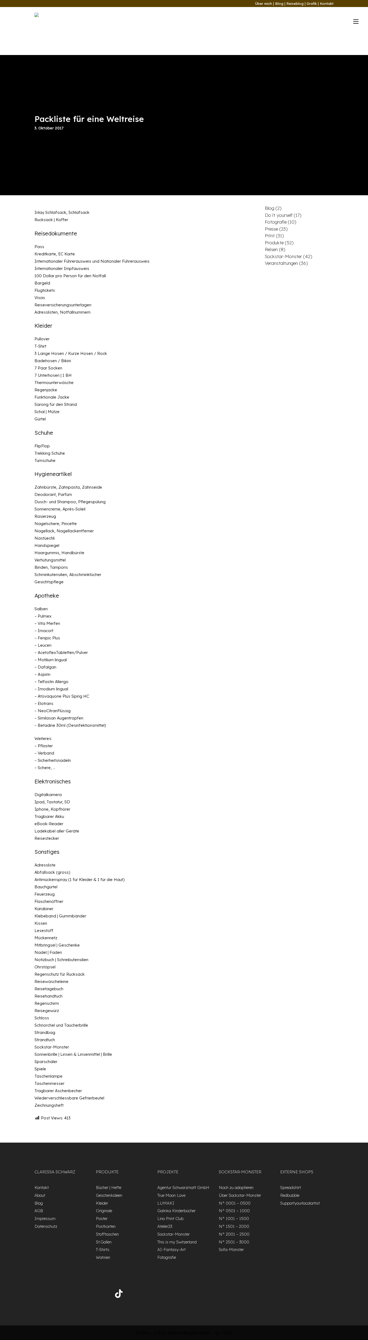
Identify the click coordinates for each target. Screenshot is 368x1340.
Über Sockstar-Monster (240, 1195)
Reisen (271, 249)
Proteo (143, 1332)
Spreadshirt (290, 1187)
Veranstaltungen (281, 263)
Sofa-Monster (231, 1249)
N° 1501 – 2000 (234, 1226)
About (39, 1195)
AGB (38, 1210)
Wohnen (103, 1257)
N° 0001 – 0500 (235, 1203)
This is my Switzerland (177, 1242)
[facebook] (41, 1294)
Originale (104, 1210)
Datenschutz (45, 1226)
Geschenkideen (109, 1195)
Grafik (312, 3)
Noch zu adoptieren (236, 1187)
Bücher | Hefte (108, 1187)
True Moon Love (171, 1195)
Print (270, 235)
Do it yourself (279, 215)
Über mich (263, 3)
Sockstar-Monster (283, 256)
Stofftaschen (107, 1234)
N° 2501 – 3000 (234, 1242)
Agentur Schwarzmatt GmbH (183, 1187)
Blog (279, 3)
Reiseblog (295, 3)
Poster (101, 1218)
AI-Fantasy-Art (171, 1249)
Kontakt (327, 3)
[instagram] (71, 1294)
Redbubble (289, 1195)
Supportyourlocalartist (300, 1203)
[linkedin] (86, 1294)
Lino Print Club (170, 1218)
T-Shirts (102, 1249)
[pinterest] (101, 1294)
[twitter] (56, 1294)
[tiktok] (118, 1294)
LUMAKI (165, 1203)
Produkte (274, 242)
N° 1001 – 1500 (234, 1218)
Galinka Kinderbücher (176, 1210)
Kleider (102, 1203)
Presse (271, 229)
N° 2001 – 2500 (234, 1234)
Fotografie (276, 222)
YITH (227, 1332)
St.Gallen (104, 1242)
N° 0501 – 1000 (234, 1210)
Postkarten (106, 1226)
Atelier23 (164, 1226)
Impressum (44, 1218)
